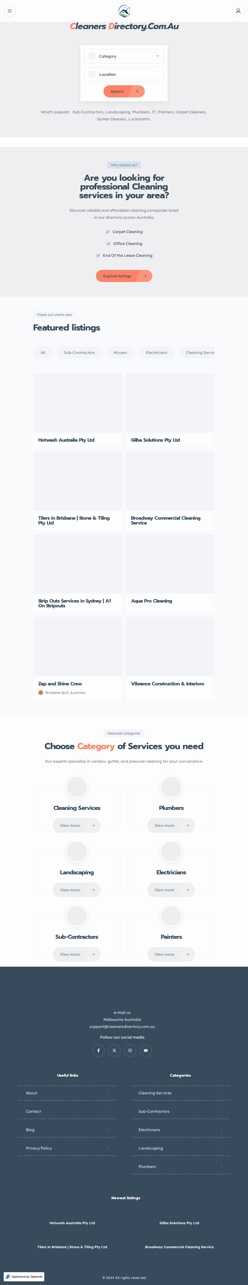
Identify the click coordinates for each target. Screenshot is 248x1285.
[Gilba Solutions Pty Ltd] (179, 1213)
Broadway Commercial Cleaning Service (179, 1247)
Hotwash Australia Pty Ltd (72, 1223)
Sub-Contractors (87, 112)
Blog (30, 1129)
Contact (33, 1111)
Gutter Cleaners (111, 119)
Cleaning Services (155, 1092)
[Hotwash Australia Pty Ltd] (72, 1213)
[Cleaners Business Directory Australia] (124, 11)
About (31, 1092)
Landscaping (118, 112)
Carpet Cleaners (190, 112)
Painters (165, 112)
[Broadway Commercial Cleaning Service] (179, 1237)
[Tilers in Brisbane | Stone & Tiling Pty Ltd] (72, 1237)
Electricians (149, 1129)
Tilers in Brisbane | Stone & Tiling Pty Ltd (72, 1247)
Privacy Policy (39, 1148)
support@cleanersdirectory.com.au (122, 1026)
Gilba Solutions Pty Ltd (179, 1223)
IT (154, 112)
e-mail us (122, 1012)
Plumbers (141, 112)
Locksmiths (139, 119)
